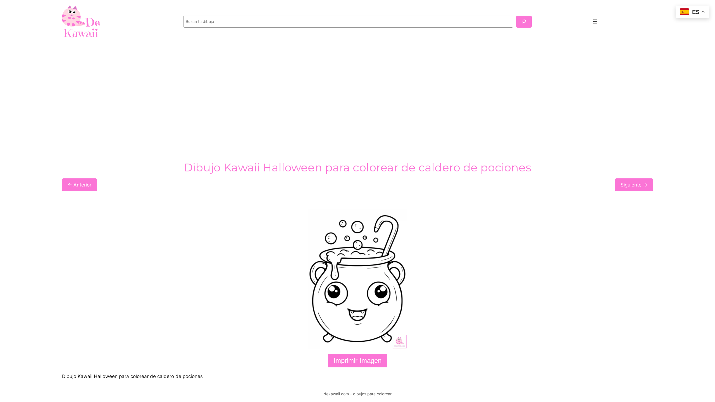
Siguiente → (634, 185)
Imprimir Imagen (357, 360)
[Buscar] (524, 22)
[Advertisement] (357, 88)
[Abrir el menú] (595, 21)
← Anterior (79, 185)
